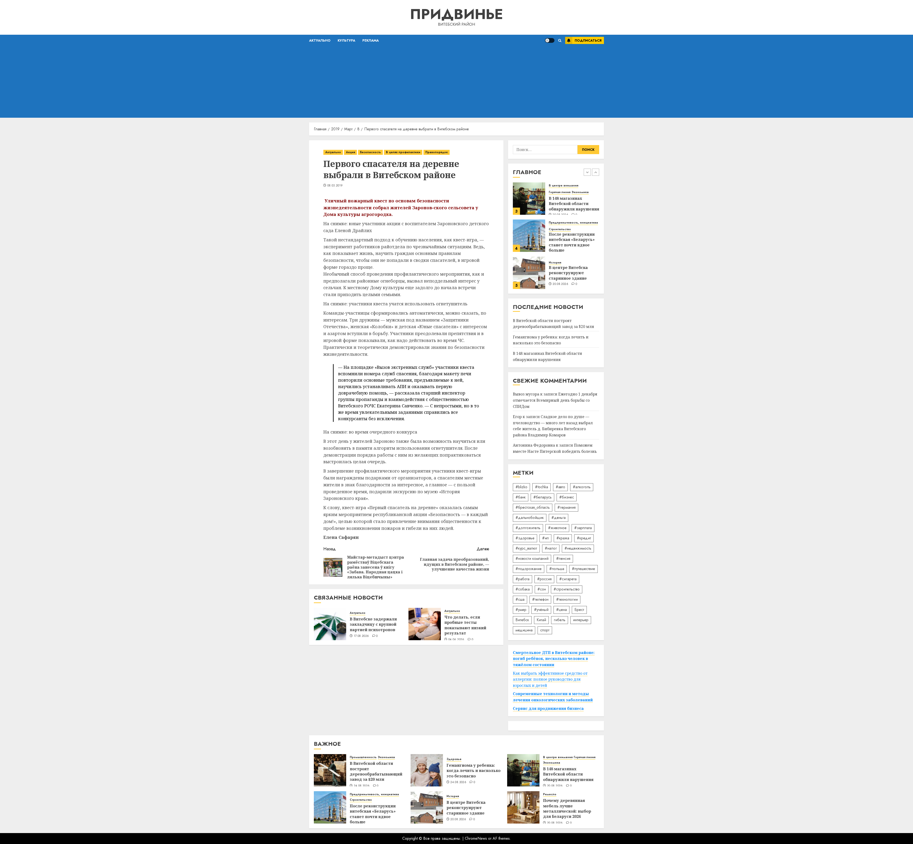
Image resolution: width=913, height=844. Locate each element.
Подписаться (588, 40)
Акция (350, 152)
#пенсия (563, 558)
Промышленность (363, 757)
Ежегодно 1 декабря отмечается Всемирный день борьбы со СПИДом (555, 400)
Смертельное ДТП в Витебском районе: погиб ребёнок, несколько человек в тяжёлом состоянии (554, 658)
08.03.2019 (335, 186)
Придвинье (456, 14)
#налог (551, 548)
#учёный (541, 609)
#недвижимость (577, 548)
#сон (541, 589)
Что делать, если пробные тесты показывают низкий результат (465, 625)
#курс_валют (526, 548)
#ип (545, 538)
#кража (562, 538)
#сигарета (568, 579)
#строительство (567, 589)
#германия (566, 507)
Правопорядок (436, 152)
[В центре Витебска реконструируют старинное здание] (529, 273)
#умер (520, 609)
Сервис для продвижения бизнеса (548, 708)
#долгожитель (527, 528)
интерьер (580, 620)
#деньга (558, 517)
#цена (561, 609)
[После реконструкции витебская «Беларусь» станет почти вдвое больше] (529, 236)
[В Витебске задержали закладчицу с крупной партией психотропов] (330, 624)
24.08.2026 (362, 786)
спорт (544, 630)
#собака (522, 589)
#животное (557, 528)
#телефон (540, 599)
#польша (556, 568)
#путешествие (583, 568)
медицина (524, 630)
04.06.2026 (456, 640)
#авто (560, 487)
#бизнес (566, 497)
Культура (346, 40)
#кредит (584, 538)
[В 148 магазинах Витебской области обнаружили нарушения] (529, 198)
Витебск (522, 620)
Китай (541, 620)
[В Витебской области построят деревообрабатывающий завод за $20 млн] (330, 770)
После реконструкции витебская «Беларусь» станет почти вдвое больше (572, 242)
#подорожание (528, 568)
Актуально (319, 40)
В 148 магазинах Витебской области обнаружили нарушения (574, 204)
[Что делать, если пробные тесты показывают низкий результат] (424, 624)
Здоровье (454, 759)
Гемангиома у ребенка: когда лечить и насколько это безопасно (550, 340)
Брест (579, 609)
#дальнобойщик (529, 517)
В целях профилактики (403, 152)
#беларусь (542, 497)
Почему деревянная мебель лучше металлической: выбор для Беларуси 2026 (567, 808)
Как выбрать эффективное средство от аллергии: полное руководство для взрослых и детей (550, 679)
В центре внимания (563, 186)
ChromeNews (476, 838)
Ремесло (549, 794)
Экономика (580, 192)
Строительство (560, 229)
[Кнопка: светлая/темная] (549, 40)
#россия (544, 579)
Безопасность (370, 152)
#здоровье (524, 538)
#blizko (521, 487)
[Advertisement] (456, 82)
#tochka (541, 487)
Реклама (370, 40)
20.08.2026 (560, 284)
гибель (559, 620)
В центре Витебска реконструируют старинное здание (568, 273)
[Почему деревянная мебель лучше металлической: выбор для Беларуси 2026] (523, 807)
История (555, 263)
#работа (522, 579)
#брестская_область (532, 507)
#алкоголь (582, 487)
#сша (519, 599)
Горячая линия (559, 192)
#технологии (567, 599)
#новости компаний (532, 558)
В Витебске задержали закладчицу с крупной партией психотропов (373, 624)
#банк (520, 497)
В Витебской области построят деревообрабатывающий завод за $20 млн (376, 771)
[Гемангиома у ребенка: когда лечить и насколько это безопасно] (427, 770)
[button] (560, 40)
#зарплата (583, 528)
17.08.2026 (361, 636)
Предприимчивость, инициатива (573, 223)
